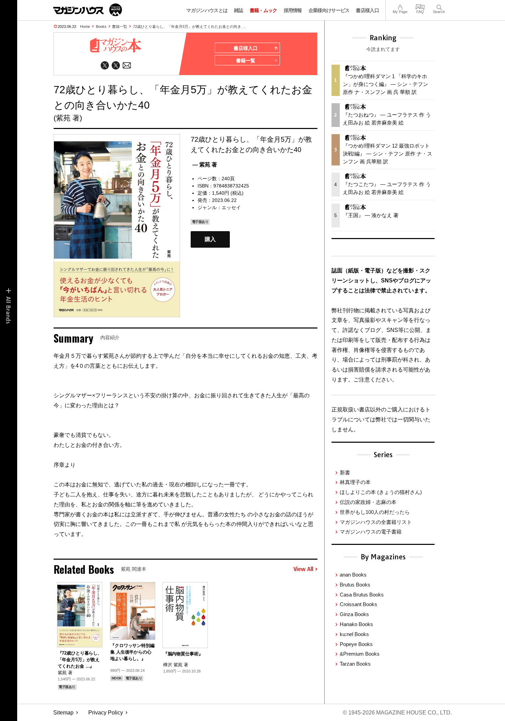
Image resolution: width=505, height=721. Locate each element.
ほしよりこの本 (381, 492)
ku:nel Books (354, 634)
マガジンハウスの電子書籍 (371, 532)
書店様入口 (367, 10)
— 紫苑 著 (204, 165)
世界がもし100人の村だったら (375, 512)
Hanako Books (356, 624)
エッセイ (231, 207)
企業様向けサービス (329, 10)
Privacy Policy (105, 712)
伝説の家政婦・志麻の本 (368, 502)
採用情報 (293, 10)
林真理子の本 (355, 482)
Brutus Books (355, 585)
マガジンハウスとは (206, 10)
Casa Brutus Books (362, 595)
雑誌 (238, 10)
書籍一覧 (119, 26)
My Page (400, 6)
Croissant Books (358, 604)
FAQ (420, 6)
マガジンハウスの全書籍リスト (376, 522)
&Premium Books (360, 654)
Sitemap (63, 712)
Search (438, 6)
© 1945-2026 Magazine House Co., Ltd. (397, 712)
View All (303, 569)
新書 (345, 472)
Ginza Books (354, 614)
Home (85, 26)
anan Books (353, 575)
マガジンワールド (87, 9)
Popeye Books (356, 644)
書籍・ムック (263, 10)
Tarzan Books (355, 664)
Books (101, 26)
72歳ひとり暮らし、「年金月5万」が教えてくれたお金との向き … (189, 26)
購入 (210, 240)
